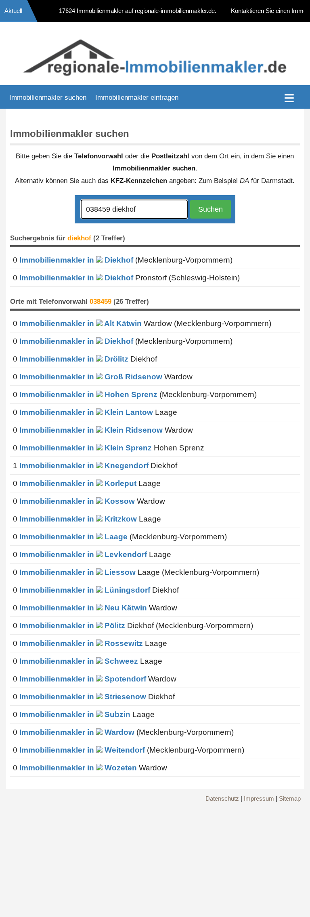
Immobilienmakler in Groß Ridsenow (90, 376)
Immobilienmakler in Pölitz (72, 625)
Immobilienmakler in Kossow (77, 501)
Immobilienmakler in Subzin (74, 714)
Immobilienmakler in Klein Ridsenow (91, 430)
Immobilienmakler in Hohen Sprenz (88, 394)
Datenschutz (222, 798)
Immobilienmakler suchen (47, 97)
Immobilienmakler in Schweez (78, 661)
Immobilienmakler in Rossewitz (81, 643)
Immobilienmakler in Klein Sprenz (85, 448)
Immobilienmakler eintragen (136, 97)
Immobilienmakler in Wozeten (78, 767)
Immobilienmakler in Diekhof (76, 260)
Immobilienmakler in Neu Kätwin (83, 608)
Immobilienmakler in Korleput (77, 483)
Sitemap (290, 798)
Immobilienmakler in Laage (73, 536)
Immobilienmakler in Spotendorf (82, 679)
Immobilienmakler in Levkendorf (83, 554)
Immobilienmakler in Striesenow (82, 696)
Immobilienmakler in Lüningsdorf (84, 590)
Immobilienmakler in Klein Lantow (86, 412)
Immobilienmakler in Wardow (76, 732)
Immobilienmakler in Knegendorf (84, 465)
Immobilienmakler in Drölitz (73, 359)
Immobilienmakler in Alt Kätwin (80, 323)
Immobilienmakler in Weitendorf (82, 750)
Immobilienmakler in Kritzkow (78, 519)
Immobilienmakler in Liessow (77, 572)
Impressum (259, 798)
